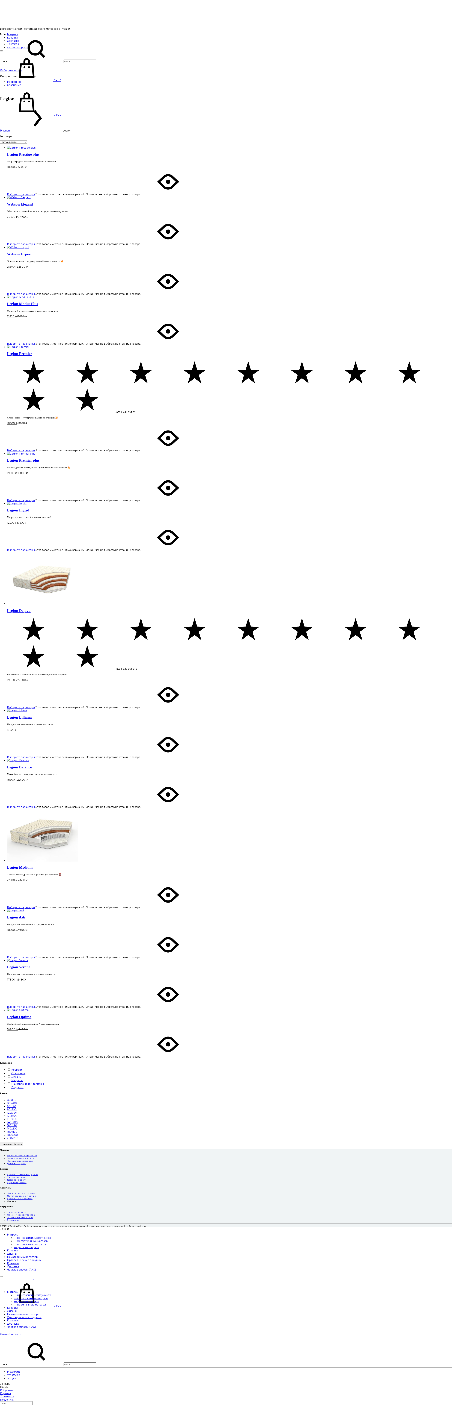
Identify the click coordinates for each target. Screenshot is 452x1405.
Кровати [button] (16, 1069)
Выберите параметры (21, 194)
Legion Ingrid (18, 510)
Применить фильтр (11, 1144)
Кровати (12, 1250)
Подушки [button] (17, 1087)
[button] (11, 1100)
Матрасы (12, 34)
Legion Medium (20, 867)
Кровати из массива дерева (22, 1174)
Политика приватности (20, 1217)
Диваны (12, 1253)
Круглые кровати (16, 1182)
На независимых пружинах (22, 1155)
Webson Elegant (20, 204)
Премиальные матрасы (20, 1161)
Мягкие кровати (16, 1177)
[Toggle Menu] (1, 50)
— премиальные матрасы (30, 1244)
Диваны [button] (16, 1076)
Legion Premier (19, 354)
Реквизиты (13, 1220)
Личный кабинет (10, 1334)
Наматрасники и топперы (21, 1193)
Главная (5, 130)
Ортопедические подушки (22, 1196)
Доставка (13, 1266)
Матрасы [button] (17, 1080)
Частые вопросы (16, 1212)
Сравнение (14, 85)
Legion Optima (19, 1017)
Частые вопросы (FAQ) (21, 1269)
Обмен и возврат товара (21, 1214)
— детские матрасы (26, 1247)
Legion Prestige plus (23, 154)
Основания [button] (18, 1073)
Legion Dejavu (19, 610)
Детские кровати (16, 1179)
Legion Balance (19, 767)
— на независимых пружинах (32, 1237)
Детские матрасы (16, 1163)
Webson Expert (19, 254)
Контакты (13, 1263)
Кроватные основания (19, 1198)
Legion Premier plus (23, 460)
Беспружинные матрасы (20, 1158)
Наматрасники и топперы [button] (27, 1083)
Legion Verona (19, 967)
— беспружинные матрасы (31, 1241)
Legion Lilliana (19, 717)
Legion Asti (16, 917)
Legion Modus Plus (22, 304)
